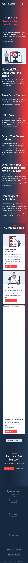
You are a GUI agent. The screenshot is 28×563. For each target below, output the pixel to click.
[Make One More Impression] (14, 252)
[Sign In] (23, 3)
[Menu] (25, 3)
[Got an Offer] (14, 287)
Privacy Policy (20, 561)
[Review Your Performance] (14, 370)
